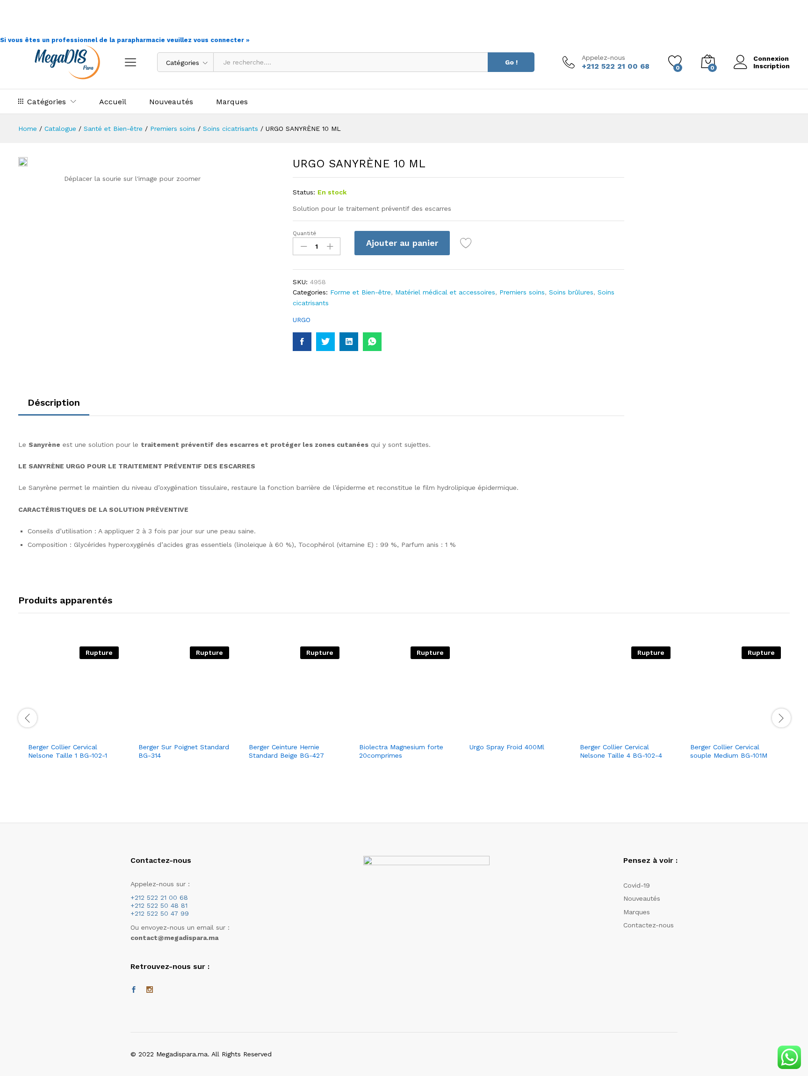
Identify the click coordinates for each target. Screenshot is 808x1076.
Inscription (771, 66)
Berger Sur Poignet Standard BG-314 (183, 751)
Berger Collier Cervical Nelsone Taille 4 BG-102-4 (621, 751)
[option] (73, 718)
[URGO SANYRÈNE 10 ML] (302, 341)
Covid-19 (636, 885)
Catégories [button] (46, 101)
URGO (301, 319)
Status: (304, 192)
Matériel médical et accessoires (445, 292)
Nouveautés (171, 102)
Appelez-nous (603, 57)
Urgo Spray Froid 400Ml (506, 747)
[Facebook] (134, 990)
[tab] (53, 407)
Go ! (511, 62)
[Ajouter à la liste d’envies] (467, 243)
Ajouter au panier (402, 243)
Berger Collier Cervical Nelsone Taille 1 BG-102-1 (67, 751)
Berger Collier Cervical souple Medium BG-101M (728, 751)
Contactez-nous (648, 925)
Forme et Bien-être (360, 292)
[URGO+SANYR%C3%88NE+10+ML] (325, 341)
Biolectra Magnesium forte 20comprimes (401, 751)
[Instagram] (150, 990)
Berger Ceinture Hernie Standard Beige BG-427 (286, 751)
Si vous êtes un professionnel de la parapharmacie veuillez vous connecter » (125, 39)
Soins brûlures (571, 292)
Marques (232, 102)
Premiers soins (522, 292)
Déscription (54, 402)
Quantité (304, 233)
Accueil (112, 102)
